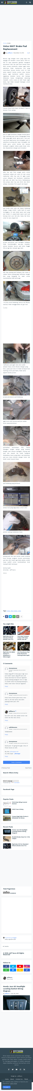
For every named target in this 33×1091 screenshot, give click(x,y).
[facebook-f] (6, 966)
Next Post (28, 767)
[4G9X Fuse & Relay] (7, 811)
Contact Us (19, 1079)
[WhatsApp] (14, 616)
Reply (6, 686)
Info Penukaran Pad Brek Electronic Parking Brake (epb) (23, 653)
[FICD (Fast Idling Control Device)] (7, 804)
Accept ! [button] (6, 1087)
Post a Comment (16, 762)
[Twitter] (10, 616)
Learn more (13, 1083)
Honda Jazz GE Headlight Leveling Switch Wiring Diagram (19, 831)
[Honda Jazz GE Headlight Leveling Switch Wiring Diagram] (7, 831)
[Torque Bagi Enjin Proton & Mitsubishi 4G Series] (7, 818)
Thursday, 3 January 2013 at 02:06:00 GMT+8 (18, 743)
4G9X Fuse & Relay (17, 809)
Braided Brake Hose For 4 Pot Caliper (21, 837)
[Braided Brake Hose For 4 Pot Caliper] (7, 839)
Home (4, 43)
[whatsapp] (6, 969)
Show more (10, 979)
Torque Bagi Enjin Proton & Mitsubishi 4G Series (20, 817)
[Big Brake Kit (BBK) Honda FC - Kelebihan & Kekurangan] (9, 646)
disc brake (14, 611)
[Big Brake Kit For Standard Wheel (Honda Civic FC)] (9, 630)
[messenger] (13, 969)
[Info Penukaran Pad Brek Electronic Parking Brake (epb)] (23, 646)
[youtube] (20, 966)
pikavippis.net (14, 751)
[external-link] (27, 969)
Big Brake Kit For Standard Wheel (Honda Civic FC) (8, 638)
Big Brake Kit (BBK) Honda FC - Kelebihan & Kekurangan (9, 654)
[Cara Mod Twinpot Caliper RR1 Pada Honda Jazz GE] (23, 630)
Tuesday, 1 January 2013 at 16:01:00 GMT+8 (18, 729)
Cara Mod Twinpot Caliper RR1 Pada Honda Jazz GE (23, 638)
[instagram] (27, 966)
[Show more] (21, 616)
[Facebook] (6, 616)
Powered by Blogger (11, 937)
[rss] (20, 969)
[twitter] (13, 966)
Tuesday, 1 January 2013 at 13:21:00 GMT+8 (18, 713)
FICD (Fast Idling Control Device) (19, 802)
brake (9, 43)
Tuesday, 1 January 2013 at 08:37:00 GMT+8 (18, 695)
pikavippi (17, 753)
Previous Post (6, 767)
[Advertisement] (16, 23)
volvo (19, 611)
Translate (16, 782)
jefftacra (12, 711)
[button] (2, 2)
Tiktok (26, 1079)
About (12, 1079)
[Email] (17, 616)
